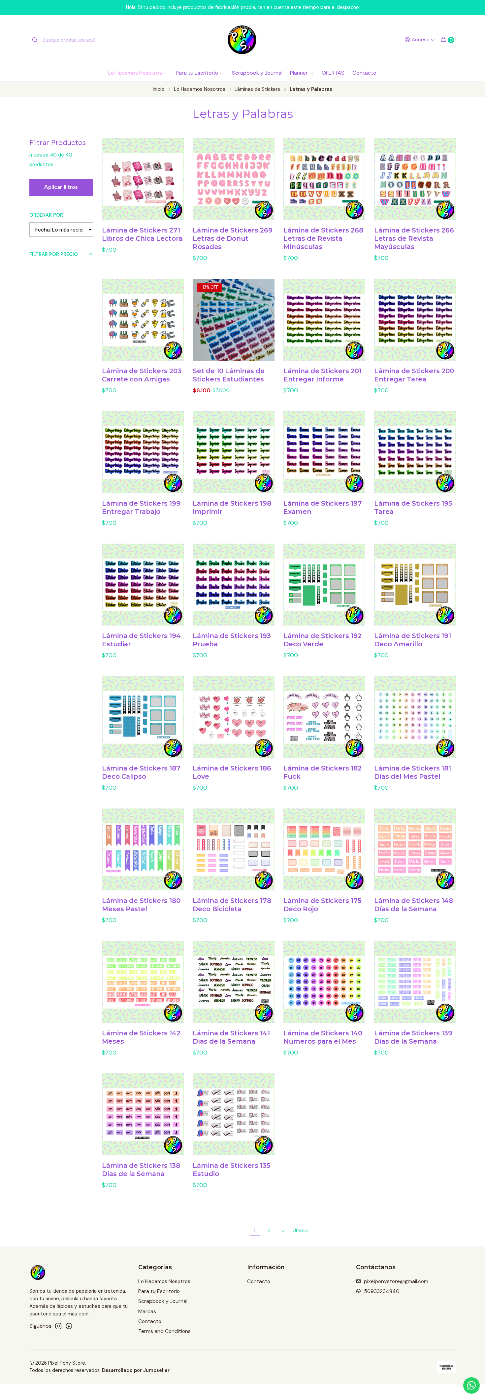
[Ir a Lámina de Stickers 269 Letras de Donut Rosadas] (234, 179)
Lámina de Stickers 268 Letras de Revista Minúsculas (323, 238)
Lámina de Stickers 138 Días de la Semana (141, 1170)
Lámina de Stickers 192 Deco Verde (322, 640)
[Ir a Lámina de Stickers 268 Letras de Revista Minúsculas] (324, 179)
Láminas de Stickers (257, 89)
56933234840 (382, 1291)
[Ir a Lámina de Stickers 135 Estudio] (234, 1114)
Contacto (364, 72)
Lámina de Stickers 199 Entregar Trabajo (141, 507)
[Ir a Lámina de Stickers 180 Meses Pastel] (143, 849)
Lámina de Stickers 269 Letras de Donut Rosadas (233, 238)
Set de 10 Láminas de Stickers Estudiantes (229, 375)
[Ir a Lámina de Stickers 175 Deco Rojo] (324, 849)
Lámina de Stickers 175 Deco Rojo (322, 905)
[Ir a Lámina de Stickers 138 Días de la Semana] (143, 1114)
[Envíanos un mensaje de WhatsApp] (471, 1385)
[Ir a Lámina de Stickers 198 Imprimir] (234, 452)
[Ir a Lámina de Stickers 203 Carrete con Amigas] (143, 320)
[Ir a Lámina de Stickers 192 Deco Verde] (324, 585)
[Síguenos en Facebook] (69, 1326)
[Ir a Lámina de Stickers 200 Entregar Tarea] (415, 320)
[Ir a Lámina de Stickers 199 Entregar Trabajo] (143, 452)
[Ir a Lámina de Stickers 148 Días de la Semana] (415, 849)
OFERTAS (333, 72)
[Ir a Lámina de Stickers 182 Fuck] (324, 717)
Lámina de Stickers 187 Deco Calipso (141, 772)
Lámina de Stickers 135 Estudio (231, 1170)
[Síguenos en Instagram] (58, 1326)
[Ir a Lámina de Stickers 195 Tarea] (415, 452)
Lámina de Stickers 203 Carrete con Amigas (141, 375)
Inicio (158, 89)
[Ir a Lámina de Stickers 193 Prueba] (234, 585)
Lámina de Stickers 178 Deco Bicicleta (232, 905)
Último (300, 1230)
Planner (299, 72)
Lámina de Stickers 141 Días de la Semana (231, 1037)
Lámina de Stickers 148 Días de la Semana (413, 905)
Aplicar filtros (61, 187)
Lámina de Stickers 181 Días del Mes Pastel (412, 772)
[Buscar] (35, 40)
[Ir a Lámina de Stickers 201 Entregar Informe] (324, 320)
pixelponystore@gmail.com (396, 1281)
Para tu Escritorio (197, 72)
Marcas (147, 1311)
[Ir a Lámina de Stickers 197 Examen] (324, 452)
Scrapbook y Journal (257, 72)
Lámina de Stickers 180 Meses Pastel (141, 905)
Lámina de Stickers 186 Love (232, 772)
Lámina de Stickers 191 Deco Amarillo (412, 640)
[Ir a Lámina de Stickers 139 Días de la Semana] (415, 982)
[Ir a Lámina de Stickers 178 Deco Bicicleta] (234, 849)
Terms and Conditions (164, 1331)
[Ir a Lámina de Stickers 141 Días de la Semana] (234, 982)
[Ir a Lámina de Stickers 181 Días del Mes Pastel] (415, 717)
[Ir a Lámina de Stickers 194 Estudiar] (143, 585)
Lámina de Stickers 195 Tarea (413, 507)
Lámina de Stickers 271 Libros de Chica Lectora (142, 234)
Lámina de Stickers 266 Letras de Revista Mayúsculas (414, 238)
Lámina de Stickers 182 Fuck (322, 772)
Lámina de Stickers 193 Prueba (232, 640)
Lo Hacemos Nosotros (135, 72)
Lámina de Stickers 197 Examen (322, 507)
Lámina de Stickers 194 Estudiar (141, 640)
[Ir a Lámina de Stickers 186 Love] (234, 717)
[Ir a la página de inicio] (242, 40)
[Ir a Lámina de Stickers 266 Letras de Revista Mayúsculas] (415, 179)
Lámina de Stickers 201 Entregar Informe (322, 375)
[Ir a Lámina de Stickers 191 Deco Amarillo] (415, 585)
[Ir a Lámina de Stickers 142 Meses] (143, 982)
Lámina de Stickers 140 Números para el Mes (322, 1037)
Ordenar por (46, 215)
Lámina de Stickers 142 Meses (141, 1037)
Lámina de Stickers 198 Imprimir (232, 507)
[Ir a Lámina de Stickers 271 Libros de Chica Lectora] (143, 179)
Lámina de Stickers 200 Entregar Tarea (414, 375)
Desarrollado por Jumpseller (136, 1370)
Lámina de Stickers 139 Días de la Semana (413, 1037)
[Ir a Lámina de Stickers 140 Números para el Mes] (324, 982)
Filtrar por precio (53, 254)
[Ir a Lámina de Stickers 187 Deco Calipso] (143, 717)
